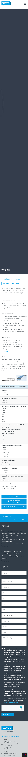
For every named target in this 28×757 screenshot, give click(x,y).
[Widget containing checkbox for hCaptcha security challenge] (12, 708)
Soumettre (7, 714)
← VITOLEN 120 (6, 516)
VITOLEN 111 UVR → (20, 519)
